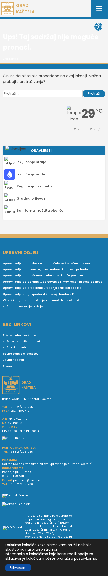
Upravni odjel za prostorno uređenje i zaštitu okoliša (42, 288)
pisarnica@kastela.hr (28, 480)
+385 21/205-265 (21, 452)
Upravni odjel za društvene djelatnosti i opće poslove (43, 275)
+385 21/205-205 (21, 407)
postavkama (85, 558)
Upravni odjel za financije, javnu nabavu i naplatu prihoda (45, 269)
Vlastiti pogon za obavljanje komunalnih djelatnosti (41, 300)
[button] (98, 26)
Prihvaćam (18, 567)
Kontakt (23, 495)
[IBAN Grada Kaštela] (54, 438)
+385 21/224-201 (20, 411)
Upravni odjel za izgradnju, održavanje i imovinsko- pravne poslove (52, 282)
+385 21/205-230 (21, 484)
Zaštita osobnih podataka (23, 341)
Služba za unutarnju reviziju (23, 306)
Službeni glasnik (14, 347)
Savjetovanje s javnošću (20, 354)
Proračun (9, 366)
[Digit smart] (14, 528)
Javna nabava (13, 360)
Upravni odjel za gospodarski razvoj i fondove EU (39, 294)
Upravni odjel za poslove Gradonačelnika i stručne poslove (47, 263)
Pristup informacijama (19, 335)
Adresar (24, 504)
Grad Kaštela (10, 58)
